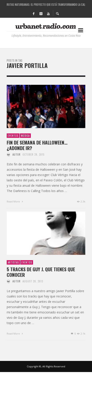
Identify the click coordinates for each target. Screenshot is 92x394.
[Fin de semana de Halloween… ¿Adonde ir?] (39, 106)
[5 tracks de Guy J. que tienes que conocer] (39, 233)
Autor (17, 154)
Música (25, 135)
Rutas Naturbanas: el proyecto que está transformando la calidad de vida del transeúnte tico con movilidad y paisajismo (46, 4)
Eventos (13, 135)
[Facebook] (33, 13)
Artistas (13, 262)
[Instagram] (41, 13)
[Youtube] (48, 13)
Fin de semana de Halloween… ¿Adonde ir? (37, 145)
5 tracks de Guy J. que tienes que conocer (41, 271)
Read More (14, 201)
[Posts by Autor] (8, 154)
